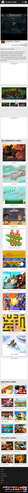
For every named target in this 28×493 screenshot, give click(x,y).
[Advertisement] (11, 74)
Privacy (2, 478)
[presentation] (12, 101)
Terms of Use (3, 473)
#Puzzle (7, 43)
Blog (2, 482)
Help (2, 471)
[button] (5, 109)
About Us (2, 469)
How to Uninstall (4, 475)
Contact (2, 480)
